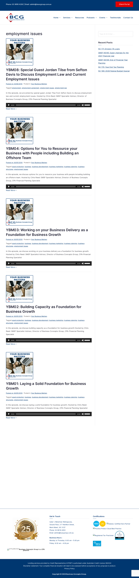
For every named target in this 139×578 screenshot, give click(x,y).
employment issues (47, 88)
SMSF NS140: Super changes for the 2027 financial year (113, 54)
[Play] (9, 105)
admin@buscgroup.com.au (64, 533)
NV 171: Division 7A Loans (109, 49)
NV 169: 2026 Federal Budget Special (114, 71)
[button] (59, 17)
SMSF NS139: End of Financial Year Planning (113, 61)
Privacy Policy (69, 568)
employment (16, 88)
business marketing (56, 166)
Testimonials (115, 17)
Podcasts (91, 17)
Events (102, 17)
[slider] (87, 105)
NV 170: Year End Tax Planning (111, 67)
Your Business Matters (39, 84)
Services (66, 17)
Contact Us (128, 17)
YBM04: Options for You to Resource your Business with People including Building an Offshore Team (42, 153)
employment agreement (30, 88)
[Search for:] (115, 34)
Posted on (14, 84)
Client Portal (124, 4)
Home (55, 17)
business (28, 166)
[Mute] (83, 105)
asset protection (18, 166)
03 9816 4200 (60, 530)
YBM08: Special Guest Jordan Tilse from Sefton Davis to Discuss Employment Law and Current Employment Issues (46, 74)
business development (40, 166)
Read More (10, 109)
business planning (70, 166)
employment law (61, 88)
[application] (49, 105)
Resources (79, 17)
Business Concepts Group (76, 574)
